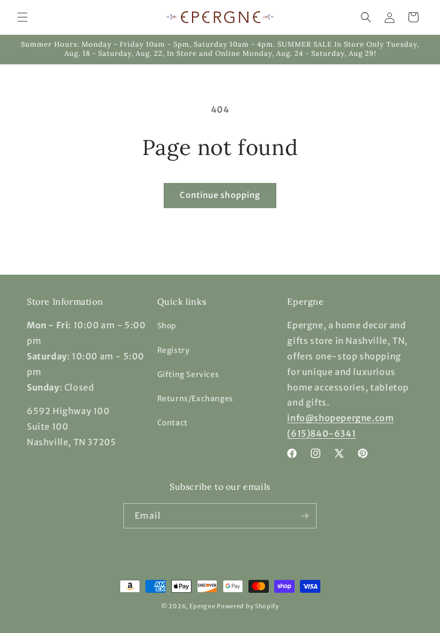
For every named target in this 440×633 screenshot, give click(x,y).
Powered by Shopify (248, 606)
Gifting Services (188, 374)
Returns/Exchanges (195, 398)
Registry (173, 350)
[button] (22, 17)
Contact (172, 423)
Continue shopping (220, 195)
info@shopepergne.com (340, 418)
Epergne (202, 606)
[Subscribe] (304, 515)
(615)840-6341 (321, 433)
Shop (167, 325)
